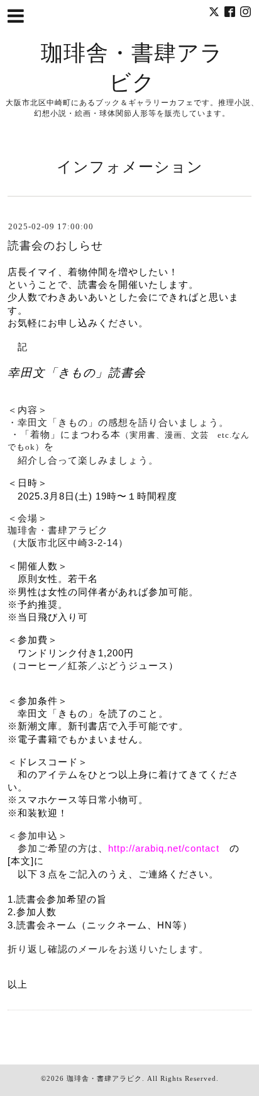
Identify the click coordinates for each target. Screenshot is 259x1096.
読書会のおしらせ (55, 245)
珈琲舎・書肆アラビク (104, 1078)
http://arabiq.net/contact (163, 848)
